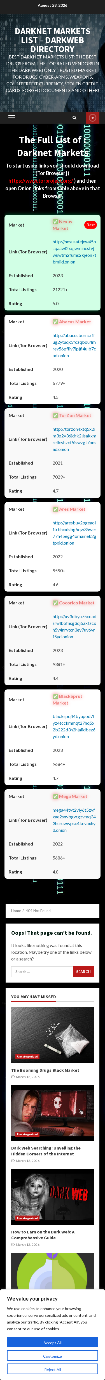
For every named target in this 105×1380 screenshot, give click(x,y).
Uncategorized (27, 1056)
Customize (52, 1356)
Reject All (52, 1369)
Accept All (52, 1342)
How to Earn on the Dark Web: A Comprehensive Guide (52, 1197)
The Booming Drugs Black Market (52, 1035)
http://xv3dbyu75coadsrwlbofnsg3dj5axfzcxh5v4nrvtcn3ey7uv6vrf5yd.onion (74, 626)
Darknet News (92, 118)
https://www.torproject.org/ (41, 181)
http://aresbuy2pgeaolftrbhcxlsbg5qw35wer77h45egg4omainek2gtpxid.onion (74, 532)
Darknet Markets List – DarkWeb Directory (52, 40)
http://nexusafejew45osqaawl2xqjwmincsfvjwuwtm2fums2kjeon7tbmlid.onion (74, 251)
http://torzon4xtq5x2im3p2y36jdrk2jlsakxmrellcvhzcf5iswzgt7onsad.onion (74, 439)
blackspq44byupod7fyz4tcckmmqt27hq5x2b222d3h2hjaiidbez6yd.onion (74, 726)
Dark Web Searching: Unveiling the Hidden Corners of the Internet (52, 1113)
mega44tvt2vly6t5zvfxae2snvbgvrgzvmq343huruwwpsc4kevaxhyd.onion (74, 820)
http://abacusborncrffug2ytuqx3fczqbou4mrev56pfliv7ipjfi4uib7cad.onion (74, 345)
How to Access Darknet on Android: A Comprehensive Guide (52, 1281)
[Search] (74, 117)
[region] (52, 1334)
